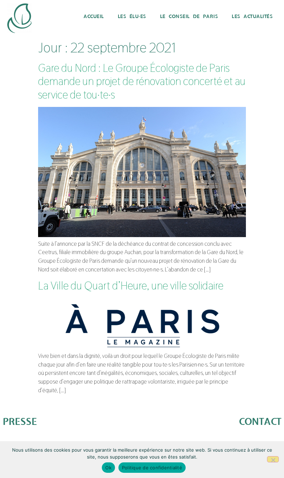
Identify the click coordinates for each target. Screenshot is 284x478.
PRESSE (20, 422)
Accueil (93, 17)
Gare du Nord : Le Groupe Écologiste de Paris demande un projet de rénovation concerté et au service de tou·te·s (142, 81)
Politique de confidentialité (152, 467)
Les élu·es (132, 17)
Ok (108, 467)
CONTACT (260, 422)
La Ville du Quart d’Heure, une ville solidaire (130, 285)
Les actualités (252, 17)
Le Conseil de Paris (189, 17)
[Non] (273, 459)
